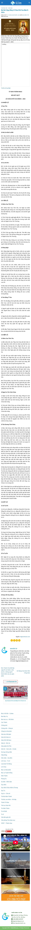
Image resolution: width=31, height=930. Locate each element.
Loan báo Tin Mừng (6, 763)
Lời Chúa (3, 767)
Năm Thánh (4, 775)
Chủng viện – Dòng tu (7, 728)
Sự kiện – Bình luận (6, 781)
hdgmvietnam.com (25, 636)
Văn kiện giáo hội (5, 817)
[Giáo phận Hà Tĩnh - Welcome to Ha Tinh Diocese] (15, 2)
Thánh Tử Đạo (5, 802)
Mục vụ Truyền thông (6, 772)
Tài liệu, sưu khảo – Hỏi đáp (8, 799)
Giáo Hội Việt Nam (6, 740)
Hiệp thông (4, 755)
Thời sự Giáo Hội (5, 805)
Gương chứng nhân (6, 752)
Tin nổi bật (3, 8)
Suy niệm (3, 784)
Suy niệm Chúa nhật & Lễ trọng (9, 787)
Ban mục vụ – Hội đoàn (7, 719)
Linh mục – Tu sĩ (5, 761)
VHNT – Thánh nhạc (6, 823)
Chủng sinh (4, 725)
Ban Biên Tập (25, 15)
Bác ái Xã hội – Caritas (7, 713)
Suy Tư (3, 790)
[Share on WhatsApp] (12, 640)
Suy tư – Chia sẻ (5, 793)
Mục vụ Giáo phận (6, 769)
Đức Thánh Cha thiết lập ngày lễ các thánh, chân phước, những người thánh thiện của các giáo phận (7, 672)
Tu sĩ (2, 814)
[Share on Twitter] (17, 640)
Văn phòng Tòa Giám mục (8, 820)
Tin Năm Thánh (5, 808)
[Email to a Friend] (19, 640)
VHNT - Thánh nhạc (9, 8)
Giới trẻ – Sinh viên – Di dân (8, 749)
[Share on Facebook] (14, 640)
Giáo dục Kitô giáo (6, 734)
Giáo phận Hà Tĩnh (6, 746)
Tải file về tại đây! (5, 88)
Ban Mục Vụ (4, 716)
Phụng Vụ (3, 778)
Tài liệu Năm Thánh (6, 796)
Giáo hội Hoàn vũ (5, 737)
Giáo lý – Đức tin (5, 743)
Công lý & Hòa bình (6, 731)
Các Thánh (4, 722)
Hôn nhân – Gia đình (6, 758)
